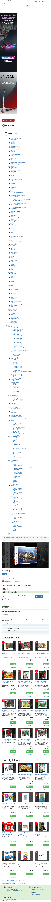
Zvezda (12, 485)
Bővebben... (13, 667)
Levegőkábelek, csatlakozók (16, 416)
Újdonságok (23, 10)
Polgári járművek (14, 358)
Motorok (15, 362)
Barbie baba (13, 310)
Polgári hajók (16, 357)
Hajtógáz (12, 411)
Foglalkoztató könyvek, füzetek (17, 179)
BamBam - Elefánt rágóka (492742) (24, 804)
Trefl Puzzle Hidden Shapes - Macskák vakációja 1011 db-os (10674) (42, 652)
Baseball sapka (14, 305)
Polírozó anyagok (17, 451)
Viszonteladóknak (35, 10)
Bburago (12, 256)
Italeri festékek (16, 435)
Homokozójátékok (14, 225)
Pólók (12, 306)
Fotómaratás (13, 392)
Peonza (12, 239)
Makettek (7, 325)
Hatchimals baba (14, 317)
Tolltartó (12, 278)
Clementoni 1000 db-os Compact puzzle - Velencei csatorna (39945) (24, 740)
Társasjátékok (11, 153)
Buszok (14, 359)
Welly (12, 257)
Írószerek (12, 276)
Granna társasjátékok (15, 154)
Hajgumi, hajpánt (14, 289)
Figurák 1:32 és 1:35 (17, 375)
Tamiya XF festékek (17, 429)
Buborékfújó (13, 231)
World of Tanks (16, 386)
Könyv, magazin (14, 403)
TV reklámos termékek (12, 308)
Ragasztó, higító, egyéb (16, 437)
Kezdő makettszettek (17, 521)
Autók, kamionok (16, 502)
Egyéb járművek (14, 260)
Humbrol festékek (17, 432)
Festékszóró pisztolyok (15, 408)
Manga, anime (14, 297)
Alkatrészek (13, 151)
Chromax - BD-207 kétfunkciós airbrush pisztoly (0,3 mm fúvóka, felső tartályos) (42, 862)
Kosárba (39, 596)
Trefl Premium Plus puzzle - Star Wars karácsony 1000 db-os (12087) (41, 775)
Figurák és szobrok (12, 296)
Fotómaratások (16, 394)
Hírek (29, 10)
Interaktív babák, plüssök (16, 217)
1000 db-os (13, 251)
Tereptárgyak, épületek (18, 398)
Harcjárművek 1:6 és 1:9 (18, 329)
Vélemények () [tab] (13, 614)
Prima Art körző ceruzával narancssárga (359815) (8, 775)
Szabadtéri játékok (12, 223)
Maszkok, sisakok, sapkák (16, 301)
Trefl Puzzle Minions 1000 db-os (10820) (25, 711)
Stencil (12, 459)
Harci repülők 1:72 (17, 341)
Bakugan (12, 216)
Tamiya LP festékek (17, 431)
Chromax (12, 506)
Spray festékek (16, 424)
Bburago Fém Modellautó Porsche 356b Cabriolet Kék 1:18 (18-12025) (8, 862)
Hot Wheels (13, 263)
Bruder (9, 137)
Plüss (12, 212)
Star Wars (15, 383)
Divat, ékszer (13, 202)
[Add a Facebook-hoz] (3, 574)
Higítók (14, 440)
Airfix (12, 514)
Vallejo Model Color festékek (19, 433)
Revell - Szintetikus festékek (19, 422)
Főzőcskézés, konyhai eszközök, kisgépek (22, 199)
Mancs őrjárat (13, 270)
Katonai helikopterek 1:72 (18, 349)
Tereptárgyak (16, 380)
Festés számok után (15, 167)
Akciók (17, 10)
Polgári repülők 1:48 (17, 366)
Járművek (13, 183)
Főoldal (12, 10)
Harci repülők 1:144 (17, 342)
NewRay (12, 264)
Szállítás (33, 889)
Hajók (12, 351)
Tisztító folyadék (14, 412)
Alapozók (15, 441)
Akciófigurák (13, 298)
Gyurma (12, 176)
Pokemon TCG (44, 10)
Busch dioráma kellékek (18, 399)
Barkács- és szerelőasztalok (19, 206)
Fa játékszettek (14, 244)
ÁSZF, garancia (10, 889)
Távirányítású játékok (12, 182)
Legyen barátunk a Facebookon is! (15, 899)
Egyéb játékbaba (14, 320)
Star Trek (15, 384)
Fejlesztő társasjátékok (15, 164)
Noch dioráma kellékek (18, 402)
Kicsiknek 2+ (13, 158)
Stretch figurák (14, 215)
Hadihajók (15, 353)
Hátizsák (12, 281)
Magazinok (15, 406)
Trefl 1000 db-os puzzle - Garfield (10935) (8, 681)
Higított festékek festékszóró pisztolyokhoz (19, 418)
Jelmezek (13, 191)
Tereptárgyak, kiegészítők (16, 396)
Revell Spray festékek (20, 426)
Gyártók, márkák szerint (13, 460)
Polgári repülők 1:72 (17, 367)
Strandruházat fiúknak (15, 288)
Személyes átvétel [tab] (14, 578)
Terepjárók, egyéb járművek (16, 149)
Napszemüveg (14, 290)
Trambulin (13, 228)
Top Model (13, 180)
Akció (9, 533)
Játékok (6, 135)
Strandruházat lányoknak (16, 286)
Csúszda (12, 229)
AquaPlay (13, 172)
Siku (11, 268)
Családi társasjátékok (15, 155)
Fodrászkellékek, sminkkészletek (20, 203)
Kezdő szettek (16, 391)
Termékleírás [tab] (5, 614)
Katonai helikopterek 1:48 (18, 347)
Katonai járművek (14, 327)
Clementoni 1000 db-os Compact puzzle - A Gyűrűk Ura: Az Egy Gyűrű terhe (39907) (41, 681)
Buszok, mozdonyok (17, 465)
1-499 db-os (13, 248)
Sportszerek (13, 235)
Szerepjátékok (11, 190)
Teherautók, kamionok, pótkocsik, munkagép (22, 371)
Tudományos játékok (15, 178)
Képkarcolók (13, 168)
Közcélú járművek (14, 139)
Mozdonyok (15, 363)
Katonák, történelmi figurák (16, 374)
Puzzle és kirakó (11, 245)
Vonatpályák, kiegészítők (16, 241)
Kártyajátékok (13, 159)
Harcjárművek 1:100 (17, 335)
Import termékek (11, 323)
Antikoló (15, 443)
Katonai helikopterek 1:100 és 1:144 (20, 350)
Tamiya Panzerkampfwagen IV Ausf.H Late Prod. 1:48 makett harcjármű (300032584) (25, 775)
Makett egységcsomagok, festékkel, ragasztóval (21, 388)
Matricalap (15, 449)
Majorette (13, 259)
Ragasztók (15, 439)
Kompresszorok (16, 512)
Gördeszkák (13, 237)
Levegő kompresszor (15, 410)
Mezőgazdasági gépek (15, 147)
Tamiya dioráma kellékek (18, 400)
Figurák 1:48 (16, 376)
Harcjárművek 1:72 (17, 333)
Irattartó (12, 277)
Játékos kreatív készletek (16, 170)
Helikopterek (13, 184)
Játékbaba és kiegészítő (13, 309)
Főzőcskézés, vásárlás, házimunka (18, 195)
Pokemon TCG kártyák (12, 322)
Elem (12, 188)
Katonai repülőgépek (15, 337)
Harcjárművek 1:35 (17, 330)
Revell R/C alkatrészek (15, 186)
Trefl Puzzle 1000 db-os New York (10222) (38, 537)
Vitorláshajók (16, 355)
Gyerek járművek (14, 233)
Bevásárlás (15, 196)
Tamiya (12, 522)
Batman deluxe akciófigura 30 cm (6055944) (42, 833)
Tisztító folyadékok (17, 452)
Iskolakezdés (10, 272)
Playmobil (13, 221)
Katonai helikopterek (15, 345)
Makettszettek (16, 463)
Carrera (12, 261)
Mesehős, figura (11, 210)
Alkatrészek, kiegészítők (16, 415)
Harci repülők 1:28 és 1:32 (18, 338)
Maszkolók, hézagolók (18, 447)
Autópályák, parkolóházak (16, 266)
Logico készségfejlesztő (16, 282)
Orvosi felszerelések (17, 194)
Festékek (10, 419)
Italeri (12, 496)
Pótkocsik (13, 143)
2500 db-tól (13, 253)
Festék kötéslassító (17, 444)
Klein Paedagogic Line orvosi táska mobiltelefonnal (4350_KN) (9, 833)
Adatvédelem (16, 889)
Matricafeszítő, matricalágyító (19, 448)
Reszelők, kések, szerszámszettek (20, 455)
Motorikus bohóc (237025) (24, 862)
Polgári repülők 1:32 (17, 365)
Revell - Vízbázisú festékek (19, 423)
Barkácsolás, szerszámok (16, 204)
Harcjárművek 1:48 (17, 331)
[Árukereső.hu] (11, 880)
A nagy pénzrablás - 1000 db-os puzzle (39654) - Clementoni (9, 740)
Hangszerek (13, 175)
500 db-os (13, 249)
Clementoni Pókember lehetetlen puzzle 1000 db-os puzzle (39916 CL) (25, 652)
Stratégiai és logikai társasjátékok (18, 162)
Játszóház (13, 224)
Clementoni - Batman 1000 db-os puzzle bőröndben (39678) (41, 740)
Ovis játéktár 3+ (14, 157)
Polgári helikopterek (17, 370)
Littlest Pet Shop (14, 220)
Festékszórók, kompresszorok (14, 407)
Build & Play (15, 484)
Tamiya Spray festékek (20, 427)
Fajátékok (10, 240)
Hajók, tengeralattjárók (18, 468)
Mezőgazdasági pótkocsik (16, 146)
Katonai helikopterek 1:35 (18, 346)
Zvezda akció (10, 534)
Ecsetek (15, 456)
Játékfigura (13, 213)
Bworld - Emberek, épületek (16, 138)
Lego (9, 294)
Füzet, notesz (13, 274)
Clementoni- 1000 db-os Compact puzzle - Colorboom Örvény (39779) (9, 652)
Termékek (8, 537)
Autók (14, 464)
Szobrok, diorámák (14, 300)
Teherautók (13, 142)
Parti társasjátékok (14, 160)
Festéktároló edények (15, 414)
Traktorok (13, 145)
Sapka (12, 292)
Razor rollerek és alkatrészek (17, 236)
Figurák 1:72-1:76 (17, 378)
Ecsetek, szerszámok (15, 453)
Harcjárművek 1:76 (17, 334)
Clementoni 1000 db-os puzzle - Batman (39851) (8, 711)
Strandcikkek (10, 285)
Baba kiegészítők (14, 321)
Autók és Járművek (12, 255)
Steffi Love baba (14, 312)
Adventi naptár (16, 387)
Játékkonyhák (16, 198)
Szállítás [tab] (5, 578)
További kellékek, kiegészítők (14, 436)
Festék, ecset (13, 273)
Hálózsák (12, 219)
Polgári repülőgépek (17, 473)
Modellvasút (13, 187)
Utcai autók (15, 361)
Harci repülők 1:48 (17, 339)
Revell (12, 461)
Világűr (14, 373)
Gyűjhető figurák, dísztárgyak (17, 304)
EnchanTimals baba (15, 316)
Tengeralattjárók (16, 354)
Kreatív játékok (11, 166)
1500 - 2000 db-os (14, 252)
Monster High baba (15, 318)
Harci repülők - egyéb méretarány (20, 343)
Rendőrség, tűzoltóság (18, 192)
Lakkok (14, 445)
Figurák (14, 477)
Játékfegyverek (14, 208)
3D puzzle (13, 247)
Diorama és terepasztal (13, 395)
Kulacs (12, 284)
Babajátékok (13, 171)
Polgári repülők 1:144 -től (18, 369)
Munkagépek (13, 141)
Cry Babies (13, 313)
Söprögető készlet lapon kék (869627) (42, 804)
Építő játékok (13, 174)
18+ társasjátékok (14, 163)
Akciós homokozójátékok (18, 227)
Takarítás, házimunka (17, 200)
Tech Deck (13, 265)
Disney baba (13, 314)
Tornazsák (13, 280)
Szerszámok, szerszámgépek (19, 207)
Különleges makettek (15, 382)
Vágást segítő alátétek (18, 457)
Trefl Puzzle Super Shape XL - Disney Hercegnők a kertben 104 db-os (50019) (9, 804)
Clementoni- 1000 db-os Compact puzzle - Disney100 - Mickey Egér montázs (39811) (25, 681)
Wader (12, 269)
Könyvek (15, 404)
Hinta (12, 232)
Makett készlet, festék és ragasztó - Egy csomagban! (24, 390)
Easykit (14, 483)
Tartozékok (13, 150)
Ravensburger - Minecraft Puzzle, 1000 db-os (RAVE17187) (41, 711)
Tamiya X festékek (17, 428)
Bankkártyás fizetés (11, 890)
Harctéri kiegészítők (15, 379)
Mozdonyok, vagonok (15, 243)
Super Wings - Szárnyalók (16, 211)
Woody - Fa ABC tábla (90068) (23, 833)
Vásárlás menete (18, 890)
